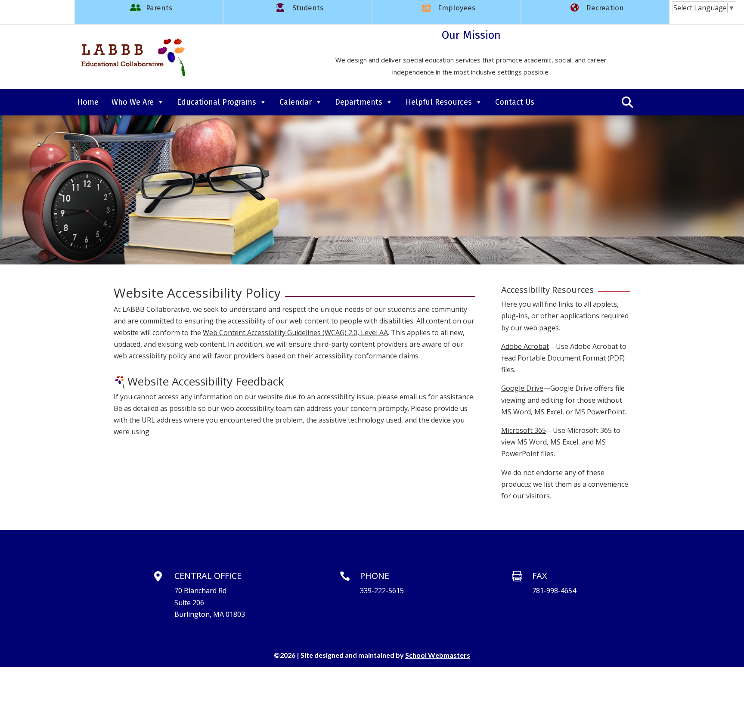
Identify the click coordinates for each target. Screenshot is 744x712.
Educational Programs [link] (216, 102)
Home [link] (88, 102)
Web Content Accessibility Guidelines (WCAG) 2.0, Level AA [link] (295, 332)
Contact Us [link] (514, 102)
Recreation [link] (605, 7)
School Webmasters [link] (437, 655)
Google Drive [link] (522, 388)
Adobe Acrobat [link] (525, 346)
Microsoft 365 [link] (523, 430)
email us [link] (413, 396)
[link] (704, 7)
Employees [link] (456, 7)
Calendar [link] (295, 102)
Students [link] (307, 7)
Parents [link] (159, 7)
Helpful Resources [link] (439, 102)
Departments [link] (358, 102)
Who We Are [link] (133, 102)
